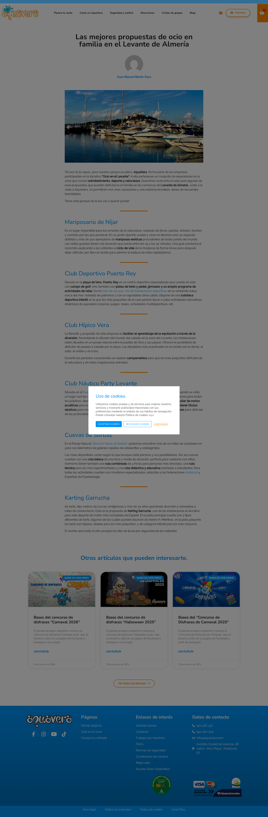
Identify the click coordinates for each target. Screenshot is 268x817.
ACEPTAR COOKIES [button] (108, 424)
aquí (151, 415)
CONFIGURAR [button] (161, 424)
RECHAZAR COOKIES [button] (137, 424)
